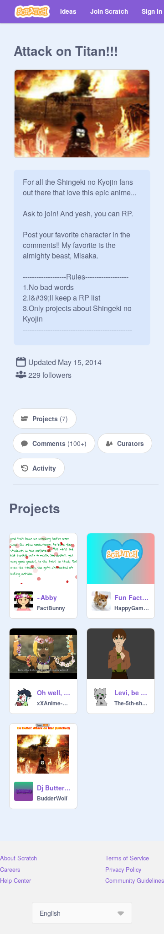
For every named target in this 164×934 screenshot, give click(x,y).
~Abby (47, 597)
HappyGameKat (131, 608)
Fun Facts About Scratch (131, 597)
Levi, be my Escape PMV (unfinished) (131, 692)
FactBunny (51, 608)
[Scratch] (32, 11)
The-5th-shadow (131, 703)
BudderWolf (52, 798)
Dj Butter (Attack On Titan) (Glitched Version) (54, 787)
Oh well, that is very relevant (54, 692)
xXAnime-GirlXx (54, 703)
